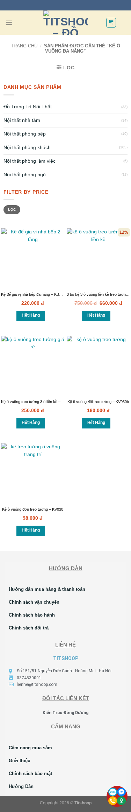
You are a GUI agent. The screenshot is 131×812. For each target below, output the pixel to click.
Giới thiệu (19, 760)
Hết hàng (30, 315)
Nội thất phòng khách (27, 147)
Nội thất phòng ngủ (24, 174)
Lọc (12, 209)
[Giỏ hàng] (111, 22)
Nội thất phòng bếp (24, 134)
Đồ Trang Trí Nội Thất (27, 106)
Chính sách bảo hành (32, 615)
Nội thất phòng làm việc (29, 161)
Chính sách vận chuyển (34, 602)
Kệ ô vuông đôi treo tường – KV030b (98, 402)
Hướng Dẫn (21, 786)
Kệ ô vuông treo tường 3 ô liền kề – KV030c (38, 402)
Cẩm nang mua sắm (30, 747)
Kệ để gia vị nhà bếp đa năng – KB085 (33, 294)
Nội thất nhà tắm (21, 120)
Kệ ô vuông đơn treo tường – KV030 (32, 509)
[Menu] (9, 23)
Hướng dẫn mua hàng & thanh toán (47, 589)
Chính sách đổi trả (29, 628)
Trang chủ (24, 46)
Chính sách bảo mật (30, 773)
